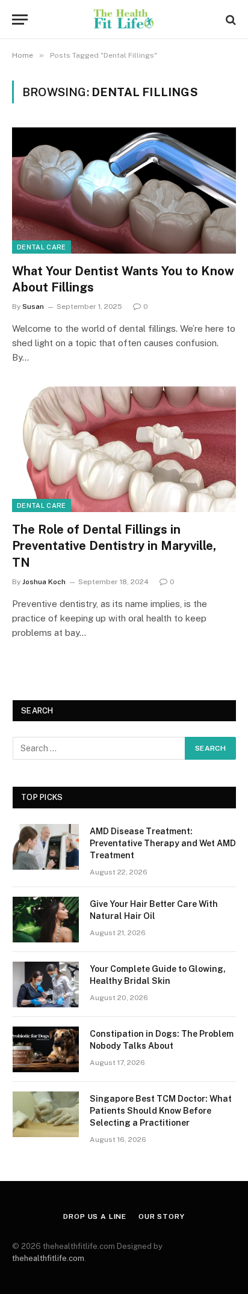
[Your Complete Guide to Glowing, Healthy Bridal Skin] (46, 984)
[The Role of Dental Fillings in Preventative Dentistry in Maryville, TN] (124, 449)
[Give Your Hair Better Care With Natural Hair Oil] (46, 919)
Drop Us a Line (94, 1216)
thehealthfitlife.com (48, 1258)
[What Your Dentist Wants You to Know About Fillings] (124, 190)
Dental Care (41, 247)
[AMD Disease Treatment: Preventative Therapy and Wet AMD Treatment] (46, 847)
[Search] (229, 19)
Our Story (161, 1216)
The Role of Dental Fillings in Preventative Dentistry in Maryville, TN (114, 545)
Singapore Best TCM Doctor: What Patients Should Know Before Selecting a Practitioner (161, 1111)
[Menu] (20, 19)
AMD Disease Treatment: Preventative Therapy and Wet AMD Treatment (163, 843)
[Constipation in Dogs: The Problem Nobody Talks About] (46, 1049)
